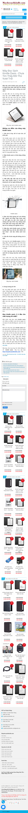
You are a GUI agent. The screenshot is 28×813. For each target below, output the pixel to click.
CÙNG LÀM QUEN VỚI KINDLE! (11, 364)
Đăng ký (15, 8)
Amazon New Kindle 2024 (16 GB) (8, 41)
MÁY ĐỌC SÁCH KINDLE (8, 762)
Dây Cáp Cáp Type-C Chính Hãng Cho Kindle (20, 656)
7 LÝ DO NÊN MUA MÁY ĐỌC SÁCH (11, 370)
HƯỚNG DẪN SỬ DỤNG (7, 741)
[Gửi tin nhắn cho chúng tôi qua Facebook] (3, 807)
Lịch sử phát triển (5, 739)
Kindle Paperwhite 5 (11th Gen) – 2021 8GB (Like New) (20, 677)
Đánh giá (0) (5, 379)
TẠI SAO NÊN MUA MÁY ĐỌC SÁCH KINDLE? (13, 365)
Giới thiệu (3, 735)
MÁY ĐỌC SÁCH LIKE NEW (8, 766)
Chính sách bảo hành (6, 753)
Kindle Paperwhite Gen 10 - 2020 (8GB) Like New (19, 60)
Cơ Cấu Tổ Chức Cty (6, 737)
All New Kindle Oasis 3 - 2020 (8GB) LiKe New (19, 529)
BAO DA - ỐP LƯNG (7, 764)
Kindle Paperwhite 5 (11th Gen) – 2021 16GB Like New (7, 698)
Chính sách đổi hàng (6, 754)
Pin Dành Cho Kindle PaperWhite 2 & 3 (8, 568)
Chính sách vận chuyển (7, 751)
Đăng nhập (16, 10)
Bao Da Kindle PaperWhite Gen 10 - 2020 (8, 656)
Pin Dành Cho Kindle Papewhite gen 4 (19, 568)
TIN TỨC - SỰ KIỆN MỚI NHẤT (9, 768)
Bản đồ (15, 789)
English (24, 11)
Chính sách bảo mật (6, 749)
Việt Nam (24, 9)
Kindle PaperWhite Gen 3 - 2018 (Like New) (8, 549)
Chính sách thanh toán (6, 756)
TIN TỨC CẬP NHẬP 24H (12, 21)
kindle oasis (6, 376)
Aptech (8, 811)
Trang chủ (4, 21)
